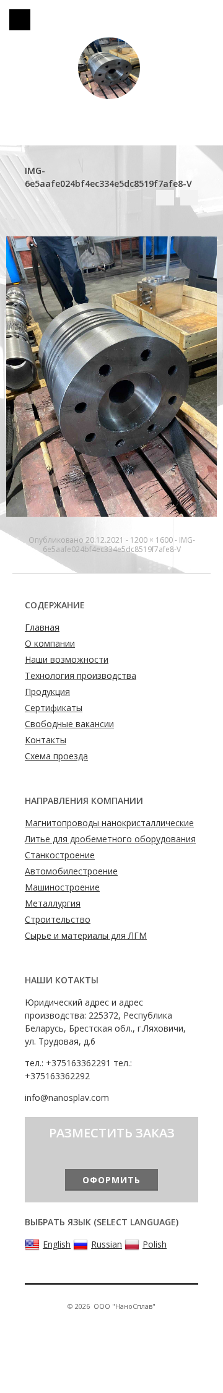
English (57, 1244)
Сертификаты (53, 708)
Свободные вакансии (69, 724)
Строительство (57, 919)
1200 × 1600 (151, 540)
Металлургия (53, 903)
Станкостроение (60, 855)
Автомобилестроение (71, 871)
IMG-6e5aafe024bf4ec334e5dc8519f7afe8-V (119, 544)
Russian (106, 1244)
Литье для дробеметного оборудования (110, 839)
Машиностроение (62, 887)
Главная (42, 627)
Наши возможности (66, 659)
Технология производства (80, 675)
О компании (50, 643)
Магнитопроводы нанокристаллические (109, 823)
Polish (154, 1244)
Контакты (45, 740)
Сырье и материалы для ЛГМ (86, 935)
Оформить (111, 1180)
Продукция (47, 691)
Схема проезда (56, 756)
